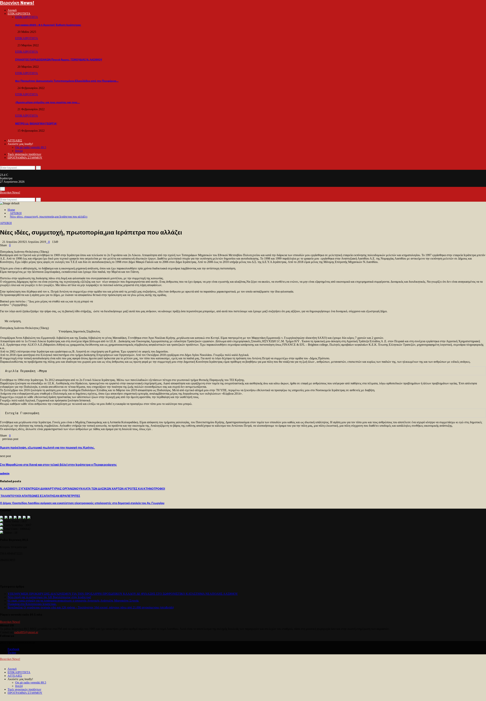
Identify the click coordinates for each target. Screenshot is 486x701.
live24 (19, 150)
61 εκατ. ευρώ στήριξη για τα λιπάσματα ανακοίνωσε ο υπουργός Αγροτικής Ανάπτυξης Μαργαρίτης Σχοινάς (73, 600)
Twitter (12, 652)
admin (4, 473)
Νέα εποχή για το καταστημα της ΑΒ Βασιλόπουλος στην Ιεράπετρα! (49, 597)
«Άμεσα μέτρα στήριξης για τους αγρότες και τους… (47, 102)
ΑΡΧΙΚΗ (6, 223)
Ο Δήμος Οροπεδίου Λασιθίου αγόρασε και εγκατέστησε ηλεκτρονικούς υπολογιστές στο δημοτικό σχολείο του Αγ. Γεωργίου (82, 503)
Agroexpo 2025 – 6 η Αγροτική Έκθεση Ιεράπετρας (48, 25)
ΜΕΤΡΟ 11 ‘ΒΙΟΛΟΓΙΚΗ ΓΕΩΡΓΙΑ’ (36, 123)
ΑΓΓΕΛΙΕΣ (15, 140)
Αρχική (12, 10)
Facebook (13, 649)
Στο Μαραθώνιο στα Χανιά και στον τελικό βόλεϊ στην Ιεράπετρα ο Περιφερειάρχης (58, 465)
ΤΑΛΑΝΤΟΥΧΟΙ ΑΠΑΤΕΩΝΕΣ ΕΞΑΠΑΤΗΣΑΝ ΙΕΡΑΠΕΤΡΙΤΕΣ (40, 496)
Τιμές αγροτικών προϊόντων (24, 154)
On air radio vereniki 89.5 (30, 147)
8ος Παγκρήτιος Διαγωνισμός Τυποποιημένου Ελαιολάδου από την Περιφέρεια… (66, 81)
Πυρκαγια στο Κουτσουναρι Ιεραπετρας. (32, 604)
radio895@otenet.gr (26, 632)
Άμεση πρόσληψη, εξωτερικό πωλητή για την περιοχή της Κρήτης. (47, 447)
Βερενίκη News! (17, 3)
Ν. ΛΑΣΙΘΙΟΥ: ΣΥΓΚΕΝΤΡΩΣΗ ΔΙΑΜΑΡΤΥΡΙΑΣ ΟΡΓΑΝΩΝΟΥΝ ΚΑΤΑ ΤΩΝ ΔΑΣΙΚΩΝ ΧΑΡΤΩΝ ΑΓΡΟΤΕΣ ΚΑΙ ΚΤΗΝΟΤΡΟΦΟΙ (82, 488)
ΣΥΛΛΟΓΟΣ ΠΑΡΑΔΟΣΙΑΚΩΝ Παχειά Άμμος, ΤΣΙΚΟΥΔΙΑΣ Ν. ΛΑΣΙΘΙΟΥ (58, 59)
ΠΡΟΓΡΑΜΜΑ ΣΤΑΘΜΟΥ (25, 157)
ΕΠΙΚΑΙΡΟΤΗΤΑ (19, 13)
